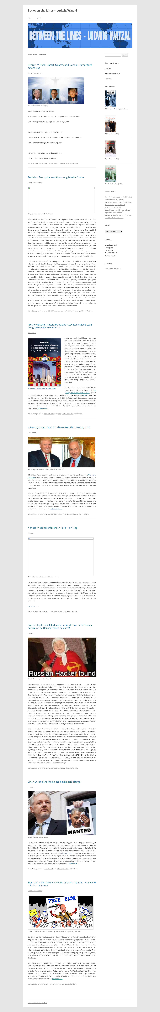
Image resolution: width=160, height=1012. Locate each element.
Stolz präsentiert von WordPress (37, 1003)
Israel (85, 395)
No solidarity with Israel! (113, 207)
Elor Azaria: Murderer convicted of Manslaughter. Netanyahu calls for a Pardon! (62, 884)
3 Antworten (32, 333)
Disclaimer (109, 263)
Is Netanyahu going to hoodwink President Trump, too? (58, 427)
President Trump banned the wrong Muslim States (56, 177)
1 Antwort (31, 533)
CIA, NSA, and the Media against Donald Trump (54, 781)
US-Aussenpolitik (63, 164)
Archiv (38, 18)
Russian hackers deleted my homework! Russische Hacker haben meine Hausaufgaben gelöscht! (60, 626)
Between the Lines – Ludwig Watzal (52, 10)
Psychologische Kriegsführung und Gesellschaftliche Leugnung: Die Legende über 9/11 (60, 326)
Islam (59, 311)
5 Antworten (32, 433)
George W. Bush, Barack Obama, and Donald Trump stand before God (60, 66)
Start (30, 18)
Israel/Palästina (67, 311)
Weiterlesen (43, 408)
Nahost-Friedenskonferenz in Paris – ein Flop (52, 527)
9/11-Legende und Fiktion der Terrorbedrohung (42, 388)
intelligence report (66, 853)
